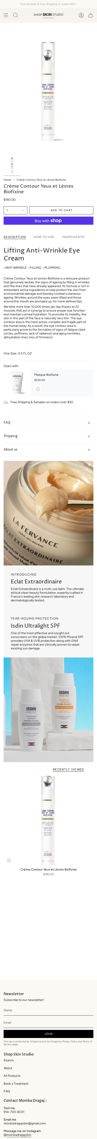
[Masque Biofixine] (17, 382)
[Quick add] (9, 860)
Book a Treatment (16, 1084)
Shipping (10, 436)
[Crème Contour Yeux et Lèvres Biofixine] (48, 820)
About (8, 1068)
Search (9, 1060)
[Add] (38, 388)
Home (7, 179)
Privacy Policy (69, 1041)
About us (10, 449)
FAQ (7, 422)
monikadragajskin (19, 1135)
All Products (12, 1076)
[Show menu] (5, 15)
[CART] (90, 15)
